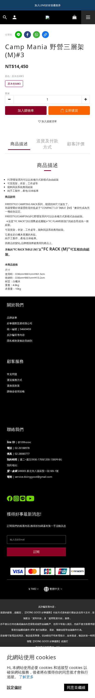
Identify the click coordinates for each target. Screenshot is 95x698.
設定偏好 (14, 687)
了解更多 (26, 676)
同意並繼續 (76, 687)
